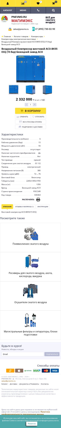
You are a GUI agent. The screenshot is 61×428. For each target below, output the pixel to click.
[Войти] (8, 3)
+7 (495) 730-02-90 (44, 29)
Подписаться (52, 354)
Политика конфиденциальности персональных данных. (25, 413)
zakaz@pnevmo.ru (21, 29)
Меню (23, 10)
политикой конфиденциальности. (44, 420)
